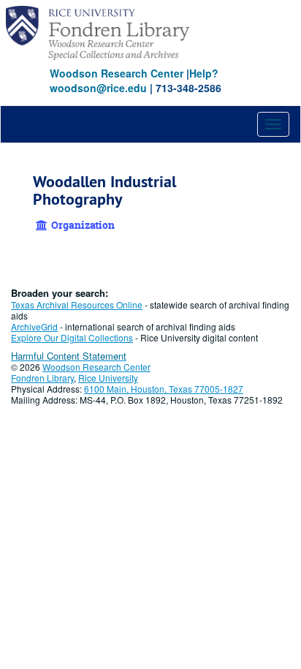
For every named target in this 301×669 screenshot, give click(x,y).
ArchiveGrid (34, 326)
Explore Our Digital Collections (72, 337)
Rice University (108, 377)
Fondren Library (42, 377)
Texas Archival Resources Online (76, 304)
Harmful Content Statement (68, 356)
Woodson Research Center (116, 73)
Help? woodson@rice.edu (134, 80)
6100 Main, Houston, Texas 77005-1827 (163, 388)
